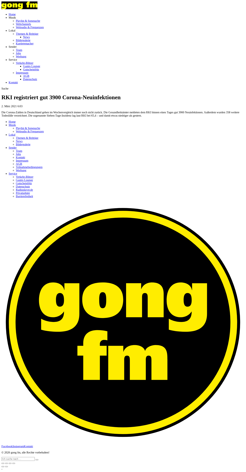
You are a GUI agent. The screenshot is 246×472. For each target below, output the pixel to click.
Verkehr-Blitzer (24, 62)
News (26, 37)
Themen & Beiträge (27, 33)
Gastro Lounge (31, 66)
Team (19, 50)
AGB (26, 75)
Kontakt (13, 82)
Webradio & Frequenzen (30, 27)
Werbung (21, 56)
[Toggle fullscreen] (10, 463)
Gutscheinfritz (31, 69)
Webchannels (23, 24)
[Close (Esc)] (2, 463)
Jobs (18, 53)
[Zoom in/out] (13, 463)
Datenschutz (30, 79)
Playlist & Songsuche (28, 20)
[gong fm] (19, 8)
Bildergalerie (23, 40)
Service (13, 173)
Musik (12, 124)
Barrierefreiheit (24, 196)
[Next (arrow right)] (6, 466)
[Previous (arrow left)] (2, 466)
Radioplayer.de (24, 189)
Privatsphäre (23, 193)
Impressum (22, 72)
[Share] (6, 463)
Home (12, 14)
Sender (13, 147)
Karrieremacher (24, 43)
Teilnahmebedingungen (29, 167)
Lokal (12, 134)
